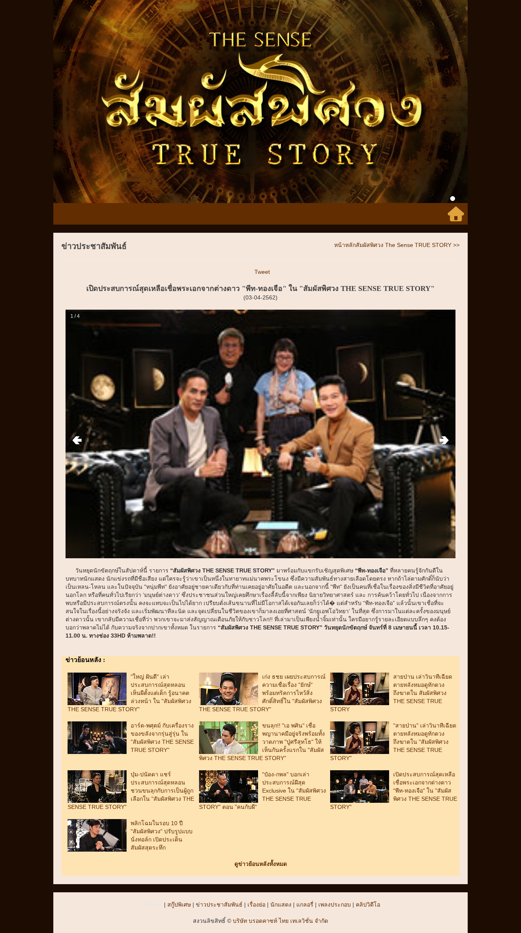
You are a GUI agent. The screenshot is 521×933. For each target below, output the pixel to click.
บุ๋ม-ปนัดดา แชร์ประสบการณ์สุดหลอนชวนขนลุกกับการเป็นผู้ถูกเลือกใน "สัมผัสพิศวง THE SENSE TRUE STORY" (131, 790)
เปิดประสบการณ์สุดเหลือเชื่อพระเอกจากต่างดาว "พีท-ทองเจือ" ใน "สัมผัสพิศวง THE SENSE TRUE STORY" (393, 790)
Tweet (262, 272)
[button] (84, 101)
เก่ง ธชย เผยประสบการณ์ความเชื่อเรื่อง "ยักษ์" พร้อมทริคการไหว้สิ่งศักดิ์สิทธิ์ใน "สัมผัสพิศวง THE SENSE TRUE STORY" (262, 692)
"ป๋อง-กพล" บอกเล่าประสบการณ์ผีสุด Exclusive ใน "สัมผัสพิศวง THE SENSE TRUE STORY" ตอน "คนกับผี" (262, 790)
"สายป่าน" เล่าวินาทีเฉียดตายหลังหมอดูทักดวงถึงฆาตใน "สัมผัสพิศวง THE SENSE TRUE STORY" (393, 741)
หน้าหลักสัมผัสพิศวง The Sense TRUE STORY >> (397, 245)
